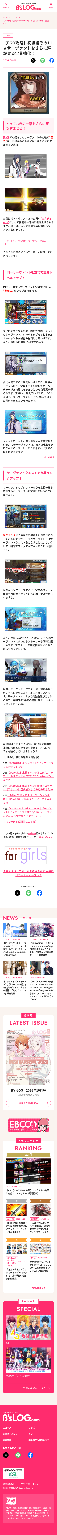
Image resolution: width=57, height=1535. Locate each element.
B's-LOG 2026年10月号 (28, 1090)
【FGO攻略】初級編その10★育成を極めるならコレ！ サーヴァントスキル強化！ (16, 1227)
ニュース (14, 17)
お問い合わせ (9, 1484)
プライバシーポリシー (30, 1484)
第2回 (6, 137)
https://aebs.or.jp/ (28, 1518)
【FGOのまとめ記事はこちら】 (20, 821)
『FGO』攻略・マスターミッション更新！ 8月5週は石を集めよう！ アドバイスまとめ (27, 798)
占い (30, 1433)
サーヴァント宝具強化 (16, 240)
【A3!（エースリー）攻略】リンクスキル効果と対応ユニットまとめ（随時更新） (27, 1192)
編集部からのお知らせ (38, 1439)
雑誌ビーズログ (10, 1433)
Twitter (32, 833)
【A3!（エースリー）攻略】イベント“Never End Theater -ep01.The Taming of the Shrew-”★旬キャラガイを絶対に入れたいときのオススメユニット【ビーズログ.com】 (42, 990)
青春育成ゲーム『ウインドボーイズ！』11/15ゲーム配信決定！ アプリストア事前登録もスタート (40, 1266)
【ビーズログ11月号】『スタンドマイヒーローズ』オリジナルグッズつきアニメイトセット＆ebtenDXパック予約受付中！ (15, 949)
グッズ (31, 1427)
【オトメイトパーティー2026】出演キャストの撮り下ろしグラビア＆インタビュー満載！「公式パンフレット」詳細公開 (15, 987)
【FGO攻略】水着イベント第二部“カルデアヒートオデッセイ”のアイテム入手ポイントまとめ (28, 776)
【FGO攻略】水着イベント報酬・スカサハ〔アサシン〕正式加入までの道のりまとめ (28, 787)
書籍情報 (7, 1439)
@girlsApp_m (46, 837)
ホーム (5, 17)
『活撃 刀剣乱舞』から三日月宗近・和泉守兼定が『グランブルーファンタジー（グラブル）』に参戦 (40, 1227)
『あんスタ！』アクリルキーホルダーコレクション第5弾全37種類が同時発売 (16, 1274)
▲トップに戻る (48, 457)
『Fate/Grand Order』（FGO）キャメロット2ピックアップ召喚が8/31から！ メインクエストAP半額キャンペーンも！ (27, 812)
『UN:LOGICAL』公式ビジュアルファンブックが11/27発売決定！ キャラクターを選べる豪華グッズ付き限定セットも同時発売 (41, 949)
